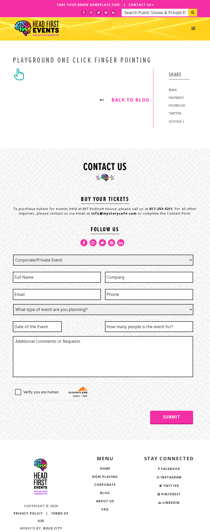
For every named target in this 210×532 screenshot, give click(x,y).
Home (105, 468)
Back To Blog (128, 100)
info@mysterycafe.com (114, 213)
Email (173, 90)
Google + (177, 121)
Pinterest (176, 98)
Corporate (105, 485)
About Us (105, 501)
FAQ (105, 509)
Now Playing (105, 477)
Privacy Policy (28, 513)
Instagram (171, 477)
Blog (105, 493)
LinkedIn (170, 502)
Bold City (52, 528)
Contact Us (140, 5)
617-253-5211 (161, 208)
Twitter (175, 113)
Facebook (177, 105)
